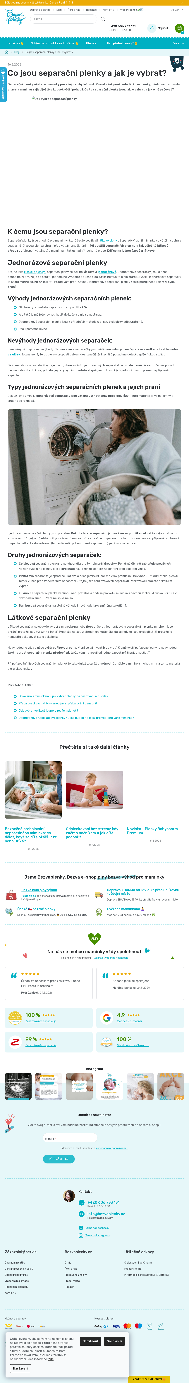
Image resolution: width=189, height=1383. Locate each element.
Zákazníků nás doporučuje (39, 1021)
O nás (66, 1262)
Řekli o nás (72, 9)
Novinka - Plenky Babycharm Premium (151, 831)
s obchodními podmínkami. (110, 1148)
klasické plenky (33, 272)
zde (51, 1359)
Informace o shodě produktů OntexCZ (145, 1275)
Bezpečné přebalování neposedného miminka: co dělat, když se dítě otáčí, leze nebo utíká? (30, 835)
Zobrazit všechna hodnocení (110, 957)
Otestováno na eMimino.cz (131, 1045)
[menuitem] (15, 43)
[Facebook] (92, 1228)
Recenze (90, 9)
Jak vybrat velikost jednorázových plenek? (47, 710)
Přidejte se (27, 896)
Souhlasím (114, 1341)
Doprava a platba (39, 9)
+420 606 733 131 (121, 28)
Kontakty (107, 9)
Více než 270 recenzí (128, 1021)
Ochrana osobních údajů (18, 1268)
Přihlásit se (57, 1159)
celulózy (12, 354)
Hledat (101, 19)
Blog (57, 9)
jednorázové (106, 272)
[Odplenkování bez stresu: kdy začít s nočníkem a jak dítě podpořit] (93, 789)
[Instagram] (93, 1235)
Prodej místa (70, 1281)
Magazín (68, 1287)
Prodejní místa (131, 1268)
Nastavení (20, 1368)
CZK (176, 9)
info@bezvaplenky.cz (105, 1214)
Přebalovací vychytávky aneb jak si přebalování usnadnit (57, 703)
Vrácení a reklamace (16, 1281)
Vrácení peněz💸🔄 (130, 9)
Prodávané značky (74, 1275)
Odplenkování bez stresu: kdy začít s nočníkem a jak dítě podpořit (90, 833)
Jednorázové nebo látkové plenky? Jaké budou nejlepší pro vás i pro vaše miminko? (75, 718)
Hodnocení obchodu (15, 1287)
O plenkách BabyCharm (136, 1262)
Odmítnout (90, 1341)
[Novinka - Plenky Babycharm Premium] (154, 789)
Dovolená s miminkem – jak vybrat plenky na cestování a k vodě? (62, 696)
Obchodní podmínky (15, 1275)
